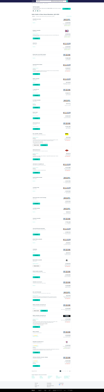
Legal (64, 390)
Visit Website (36, 38)
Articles (36, 384)
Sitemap (36, 386)
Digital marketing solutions (50, 385)
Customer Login (37, 385)
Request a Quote (36, 310)
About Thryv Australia (40, 390)
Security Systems (35, 293)
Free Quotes (66, 8)
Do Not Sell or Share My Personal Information (57, 390)
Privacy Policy (45, 390)
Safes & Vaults (35, 20)
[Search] (67, 1)
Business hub (48, 386)
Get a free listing (49, 384)
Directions (34, 126)
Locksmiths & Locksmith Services (41, 55)
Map (34, 16)
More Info (34, 22)
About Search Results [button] (69, 16)
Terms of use (50, 390)
